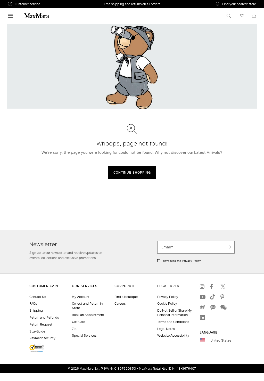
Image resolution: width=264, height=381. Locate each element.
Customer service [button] (48, 5)
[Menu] (10, 16)
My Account (80, 297)
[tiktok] (212, 296)
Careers (120, 303)
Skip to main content (19, 3)
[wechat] (223, 307)
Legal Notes (166, 329)
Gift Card (78, 322)
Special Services (84, 335)
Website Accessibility (173, 335)
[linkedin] (202, 317)
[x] (223, 286)
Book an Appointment (88, 315)
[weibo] (202, 307)
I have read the (181, 261)
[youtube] (202, 296)
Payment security (42, 338)
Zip (74, 329)
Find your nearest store (239, 4)
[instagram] (202, 286)
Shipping (36, 310)
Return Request (40, 324)
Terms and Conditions (173, 322)
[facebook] (212, 286)
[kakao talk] (212, 307)
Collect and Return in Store (87, 305)
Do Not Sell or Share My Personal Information (174, 312)
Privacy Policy (191, 261)
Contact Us (37, 297)
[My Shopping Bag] (254, 16)
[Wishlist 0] (242, 16)
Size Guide (37, 331)
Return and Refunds (44, 317)
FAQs (33, 303)
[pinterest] (223, 296)
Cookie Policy (167, 303)
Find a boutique (126, 297)
